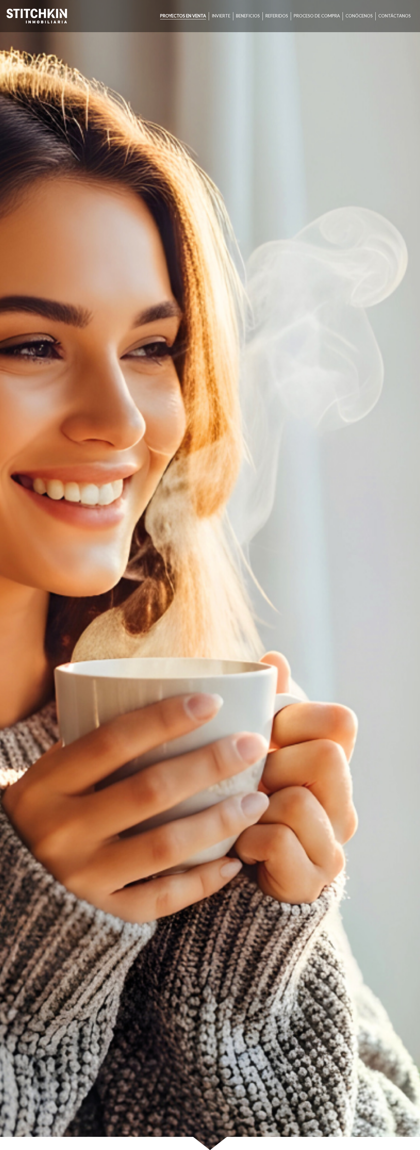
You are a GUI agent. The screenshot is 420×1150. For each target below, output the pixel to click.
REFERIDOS (276, 15)
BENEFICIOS (248, 15)
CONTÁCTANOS (394, 15)
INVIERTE (221, 15)
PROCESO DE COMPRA (317, 15)
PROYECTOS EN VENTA (183, 15)
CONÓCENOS (359, 15)
